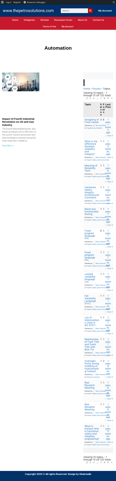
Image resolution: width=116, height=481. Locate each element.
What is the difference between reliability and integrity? (91, 148)
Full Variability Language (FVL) (90, 299)
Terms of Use (49, 26)
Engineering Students (94, 128)
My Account (105, 10)
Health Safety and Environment (98, 160)
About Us (82, 20)
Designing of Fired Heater (92, 121)
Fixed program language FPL (90, 234)
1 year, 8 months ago (108, 367)
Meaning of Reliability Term (91, 168)
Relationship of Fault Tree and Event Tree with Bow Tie (92, 344)
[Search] (90, 10)
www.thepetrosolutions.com (28, 10)
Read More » (8, 145)
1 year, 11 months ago (108, 432)
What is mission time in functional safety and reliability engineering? (92, 432)
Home (15, 20)
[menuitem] (2, 2)
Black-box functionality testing (91, 212)
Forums (96, 88)
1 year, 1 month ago (108, 126)
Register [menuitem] (17, 2)
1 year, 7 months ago (108, 193)
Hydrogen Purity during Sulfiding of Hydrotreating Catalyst (92, 366)
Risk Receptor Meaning (90, 385)
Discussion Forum (63, 20)
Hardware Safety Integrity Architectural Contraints (92, 192)
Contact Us (98, 20)
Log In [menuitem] (8, 2)
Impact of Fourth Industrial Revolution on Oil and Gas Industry (18, 121)
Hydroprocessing (93, 377)
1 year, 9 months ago (108, 389)
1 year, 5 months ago (108, 148)
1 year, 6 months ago (108, 172)
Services (44, 20)
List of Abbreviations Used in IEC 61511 (92, 321)
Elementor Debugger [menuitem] (36, 2)
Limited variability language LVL (90, 278)
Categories (29, 20)
